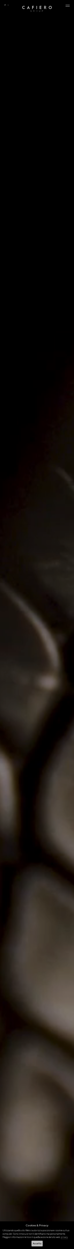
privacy (64, 1237)
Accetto (37, 1243)
